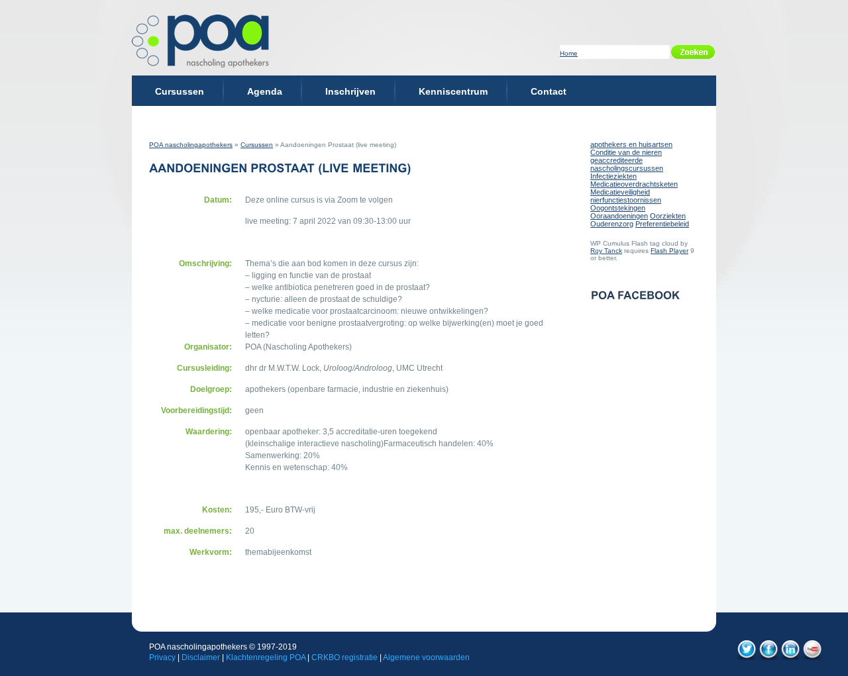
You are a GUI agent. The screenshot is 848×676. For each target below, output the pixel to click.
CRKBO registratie (344, 657)
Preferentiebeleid (662, 224)
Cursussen (256, 144)
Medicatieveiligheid (620, 192)
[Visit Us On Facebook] (768, 658)
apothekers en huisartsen (631, 144)
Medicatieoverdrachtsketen (634, 184)
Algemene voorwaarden (426, 657)
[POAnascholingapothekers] (203, 41)
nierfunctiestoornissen (625, 200)
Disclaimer (201, 657)
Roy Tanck (606, 250)
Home (569, 53)
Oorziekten (668, 216)
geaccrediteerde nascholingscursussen (626, 164)
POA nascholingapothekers (191, 144)
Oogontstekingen (617, 208)
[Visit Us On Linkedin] (790, 658)
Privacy (162, 657)
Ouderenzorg (611, 224)
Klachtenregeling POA (265, 657)
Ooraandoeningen (619, 216)
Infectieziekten (613, 176)
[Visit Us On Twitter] (746, 658)
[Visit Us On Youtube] (812, 658)
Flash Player (669, 250)
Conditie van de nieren (626, 152)
